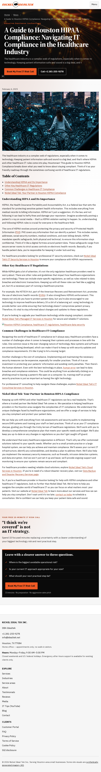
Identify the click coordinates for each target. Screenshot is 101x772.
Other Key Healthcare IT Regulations (23, 185)
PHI (18, 232)
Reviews (6, 696)
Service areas (8, 683)
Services (6, 673)
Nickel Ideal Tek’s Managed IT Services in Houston (27, 318)
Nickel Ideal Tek (39, 491)
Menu (94, 4)
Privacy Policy (9, 736)
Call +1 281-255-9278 (52, 71)
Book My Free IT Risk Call (20, 71)
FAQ (4, 731)
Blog (4, 710)
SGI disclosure (9, 750)
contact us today (63, 494)
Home (7, 14)
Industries (7, 678)
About (5, 687)
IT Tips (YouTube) (11, 706)
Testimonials (8, 692)
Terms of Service (10, 740)
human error (69, 367)
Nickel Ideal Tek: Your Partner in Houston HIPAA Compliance (35, 192)
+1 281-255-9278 (11, 633)
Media (5, 701)
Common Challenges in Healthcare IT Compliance (30, 189)
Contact (6, 715)
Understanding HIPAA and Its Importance (26, 182)
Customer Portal (10, 727)
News (15, 14)
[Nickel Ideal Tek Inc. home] (18, 4)
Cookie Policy (8, 745)
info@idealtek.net (11, 637)
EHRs (42, 295)
